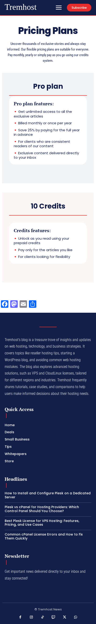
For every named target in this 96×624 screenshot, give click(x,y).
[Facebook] (20, 617)
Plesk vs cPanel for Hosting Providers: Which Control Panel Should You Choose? (42, 509)
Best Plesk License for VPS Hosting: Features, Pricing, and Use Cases (42, 522)
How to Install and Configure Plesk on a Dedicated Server (48, 495)
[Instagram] (31, 617)
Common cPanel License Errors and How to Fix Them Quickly (44, 536)
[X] (64, 617)
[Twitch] (53, 617)
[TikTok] (42, 617)
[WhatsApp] (75, 617)
